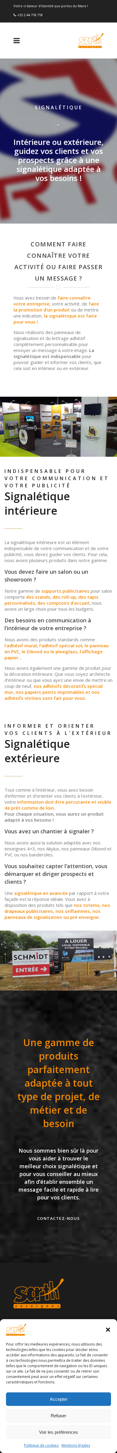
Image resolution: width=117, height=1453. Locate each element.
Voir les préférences (58, 1432)
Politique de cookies (41, 1445)
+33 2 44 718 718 (30, 15)
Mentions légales (76, 1445)
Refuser (58, 1415)
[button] (108, 1330)
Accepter (59, 1399)
